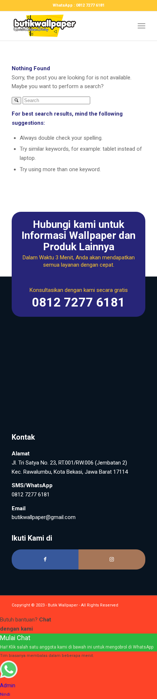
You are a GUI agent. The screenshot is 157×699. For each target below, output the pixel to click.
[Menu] (141, 26)
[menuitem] (141, 26)
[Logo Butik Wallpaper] (65, 26)
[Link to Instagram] (111, 559)
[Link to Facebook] (45, 559)
